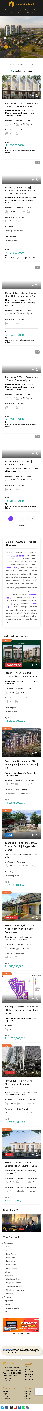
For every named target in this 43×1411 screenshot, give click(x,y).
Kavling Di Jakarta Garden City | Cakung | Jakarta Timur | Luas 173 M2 (21, 1010)
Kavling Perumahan (12, 1308)
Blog (33, 13)
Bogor (20, 10)
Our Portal (6, 1381)
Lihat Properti (21, 95)
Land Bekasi (11, 1254)
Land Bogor (10, 1257)
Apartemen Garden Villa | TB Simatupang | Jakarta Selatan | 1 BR (21, 764)
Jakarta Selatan (18, 555)
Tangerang (28, 10)
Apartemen (12, 13)
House (7, 1304)
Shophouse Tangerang (15, 1290)
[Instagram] (11, 1407)
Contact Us (7, 1378)
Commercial (8, 1243)
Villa (6, 1312)
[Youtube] (15, 1407)
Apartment (9, 1301)
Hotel (7, 1247)
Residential (8, 1297)
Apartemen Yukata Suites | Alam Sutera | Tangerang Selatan (19, 1084)
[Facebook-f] (6, 1407)
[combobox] (21, 64)
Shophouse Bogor (13, 1283)
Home (6, 10)
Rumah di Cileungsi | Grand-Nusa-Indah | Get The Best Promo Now (19, 929)
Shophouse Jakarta (14, 1286)
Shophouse (9, 1275)
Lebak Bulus (12, 568)
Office (7, 1272)
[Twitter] (2, 1407)
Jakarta (13, 10)
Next (21, 526)
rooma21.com (8, 1349)
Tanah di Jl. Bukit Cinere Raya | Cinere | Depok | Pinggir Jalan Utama (21, 846)
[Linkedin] (19, 1407)
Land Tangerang (12, 1268)
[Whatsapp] (23, 1407)
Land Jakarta (11, 1265)
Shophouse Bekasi (13, 1279)
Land (7, 1250)
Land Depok (11, 1261)
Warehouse (9, 1294)
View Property (21, 663)
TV (28, 13)
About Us (29, 1364)
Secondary (21, 13)
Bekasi (36, 10)
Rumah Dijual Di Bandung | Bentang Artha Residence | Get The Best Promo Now (20, 190)
